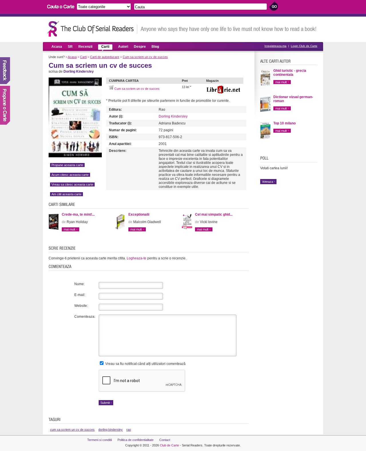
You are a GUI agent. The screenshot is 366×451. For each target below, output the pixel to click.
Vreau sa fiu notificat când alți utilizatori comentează (145, 364)
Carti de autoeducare (104, 57)
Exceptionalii (138, 214)
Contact (164, 440)
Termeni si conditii (99, 440)
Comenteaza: (84, 317)
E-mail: (79, 295)
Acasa (56, 47)
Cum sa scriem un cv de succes (145, 57)
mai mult (69, 229)
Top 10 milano (284, 123)
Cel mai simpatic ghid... (213, 214)
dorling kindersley (110, 429)
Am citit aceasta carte (66, 194)
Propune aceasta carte (67, 165)
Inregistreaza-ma (275, 45)
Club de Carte (169, 445)
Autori (123, 47)
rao (128, 429)
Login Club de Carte (304, 45)
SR (70, 47)
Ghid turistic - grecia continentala (289, 73)
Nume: (79, 284)
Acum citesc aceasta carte (70, 174)
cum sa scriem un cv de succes (72, 429)
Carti (105, 47)
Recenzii (85, 47)
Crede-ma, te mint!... (78, 214)
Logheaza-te (136, 258)
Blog (155, 47)
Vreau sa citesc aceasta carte (72, 184)
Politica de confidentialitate (136, 440)
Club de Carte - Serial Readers (92, 29)
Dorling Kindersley (173, 116)
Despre (140, 47)
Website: (81, 306)
